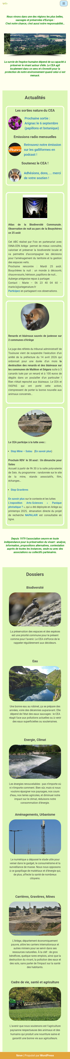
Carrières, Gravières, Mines (35, 897)
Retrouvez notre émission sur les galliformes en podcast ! (42, 150)
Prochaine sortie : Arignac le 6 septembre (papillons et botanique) (42, 123)
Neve (19, 1055)
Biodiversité (35, 587)
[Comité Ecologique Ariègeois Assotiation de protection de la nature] (5, 3)
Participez (14, 291)
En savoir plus (43, 451)
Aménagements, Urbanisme (35, 814)
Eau (35, 661)
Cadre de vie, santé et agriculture (35, 982)
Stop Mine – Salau (21, 451)
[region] (35, 45)
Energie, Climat (35, 740)
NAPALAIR (31, 515)
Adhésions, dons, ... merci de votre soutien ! (42, 175)
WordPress (47, 1055)
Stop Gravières (19, 489)
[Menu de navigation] (64, 3)
